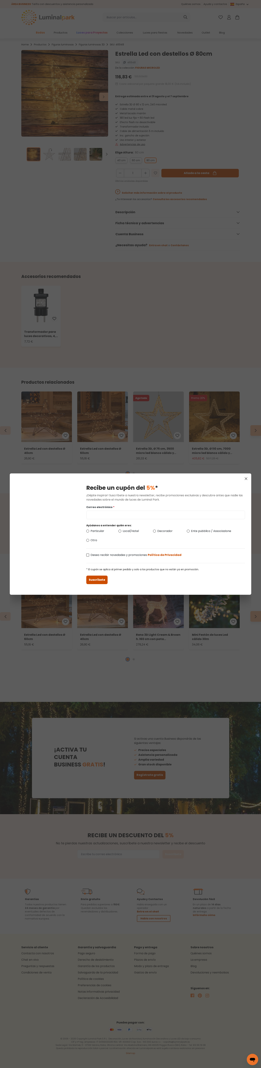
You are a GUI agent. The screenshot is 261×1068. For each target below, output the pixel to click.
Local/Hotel (131, 531)
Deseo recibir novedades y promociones (136, 555)
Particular (97, 531)
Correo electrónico (100, 507)
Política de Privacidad (164, 555)
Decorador (165, 531)
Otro (94, 540)
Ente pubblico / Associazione (211, 531)
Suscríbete (97, 580)
